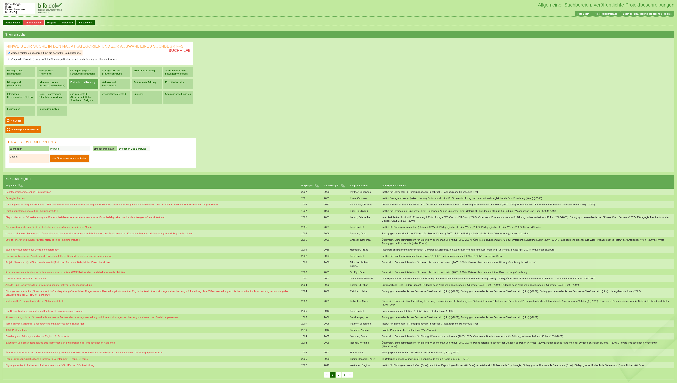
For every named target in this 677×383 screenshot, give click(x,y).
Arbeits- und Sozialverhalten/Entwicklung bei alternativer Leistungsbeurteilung (48, 284)
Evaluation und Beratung (82, 82)
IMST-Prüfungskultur (16, 330)
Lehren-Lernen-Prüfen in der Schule (25, 278)
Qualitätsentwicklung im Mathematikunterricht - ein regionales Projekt (44, 311)
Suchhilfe (180, 50)
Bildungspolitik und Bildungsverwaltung (112, 72)
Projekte (51, 22)
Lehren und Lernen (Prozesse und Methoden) (52, 84)
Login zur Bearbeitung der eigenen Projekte (647, 13)
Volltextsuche (12, 22)
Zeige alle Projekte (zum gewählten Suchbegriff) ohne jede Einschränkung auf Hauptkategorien (64, 59)
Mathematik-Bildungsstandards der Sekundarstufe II (34, 301)
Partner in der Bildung (145, 82)
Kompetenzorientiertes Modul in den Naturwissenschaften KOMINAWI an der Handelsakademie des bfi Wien (65, 272)
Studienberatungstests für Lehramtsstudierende (32, 249)
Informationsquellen (49, 109)
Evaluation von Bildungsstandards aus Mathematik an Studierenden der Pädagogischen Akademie (60, 342)
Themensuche (34, 22)
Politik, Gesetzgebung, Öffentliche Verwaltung (50, 95)
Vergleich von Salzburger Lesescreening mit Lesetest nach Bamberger (44, 323)
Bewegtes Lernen (15, 198)
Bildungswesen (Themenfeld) (46, 72)
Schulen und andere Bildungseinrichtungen (176, 72)
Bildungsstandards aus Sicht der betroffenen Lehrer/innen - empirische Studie (48, 227)
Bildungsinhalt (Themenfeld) (14, 84)
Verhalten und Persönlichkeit (109, 84)
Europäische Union (174, 82)
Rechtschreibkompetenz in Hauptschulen (28, 191)
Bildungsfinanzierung (144, 70)
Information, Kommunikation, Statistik (20, 95)
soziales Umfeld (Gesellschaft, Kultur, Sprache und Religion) (81, 97)
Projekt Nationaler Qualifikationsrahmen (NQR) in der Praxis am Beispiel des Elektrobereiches (57, 262)
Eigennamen (13, 109)
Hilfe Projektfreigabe (606, 13)
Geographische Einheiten (178, 94)
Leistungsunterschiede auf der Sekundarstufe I (31, 210)
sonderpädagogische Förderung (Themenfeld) (82, 72)
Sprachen (138, 94)
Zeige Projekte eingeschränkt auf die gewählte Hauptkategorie (46, 52)
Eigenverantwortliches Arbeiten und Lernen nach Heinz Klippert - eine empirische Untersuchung (58, 256)
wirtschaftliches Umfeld (114, 94)
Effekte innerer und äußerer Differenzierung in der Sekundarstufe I (42, 239)
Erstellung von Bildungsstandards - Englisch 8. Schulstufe (37, 336)
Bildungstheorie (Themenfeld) (15, 72)
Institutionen (85, 22)
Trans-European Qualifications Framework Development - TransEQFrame (46, 358)
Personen (67, 22)
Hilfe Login (583, 13)
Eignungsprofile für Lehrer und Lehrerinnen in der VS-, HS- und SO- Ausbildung (49, 365)
